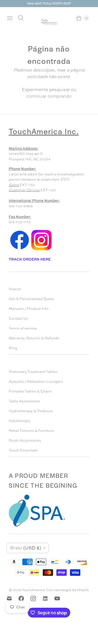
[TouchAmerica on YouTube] (60, 598)
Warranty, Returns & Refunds (34, 338)
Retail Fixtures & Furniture (31, 430)
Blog (13, 348)
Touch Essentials (23, 450)
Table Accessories (24, 401)
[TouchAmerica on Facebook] (24, 598)
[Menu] (9, 18)
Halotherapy (19, 420)
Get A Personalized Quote (31, 298)
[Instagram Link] (41, 249)
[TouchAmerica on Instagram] (36, 598)
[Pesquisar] (20, 18)
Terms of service (23, 328)
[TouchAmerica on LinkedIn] (48, 598)
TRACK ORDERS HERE (30, 259)
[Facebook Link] (19, 249)
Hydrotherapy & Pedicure (31, 411)
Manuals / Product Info (28, 308)
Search (15, 289)
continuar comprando (49, 96)
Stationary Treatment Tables (33, 371)
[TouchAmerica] (49, 21)
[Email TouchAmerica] (13, 598)
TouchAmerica (33, 590)
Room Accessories (25, 440)
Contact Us (18, 318)
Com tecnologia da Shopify (67, 590)
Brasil (25, 548)
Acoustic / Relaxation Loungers (36, 381)
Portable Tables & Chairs (30, 391)
